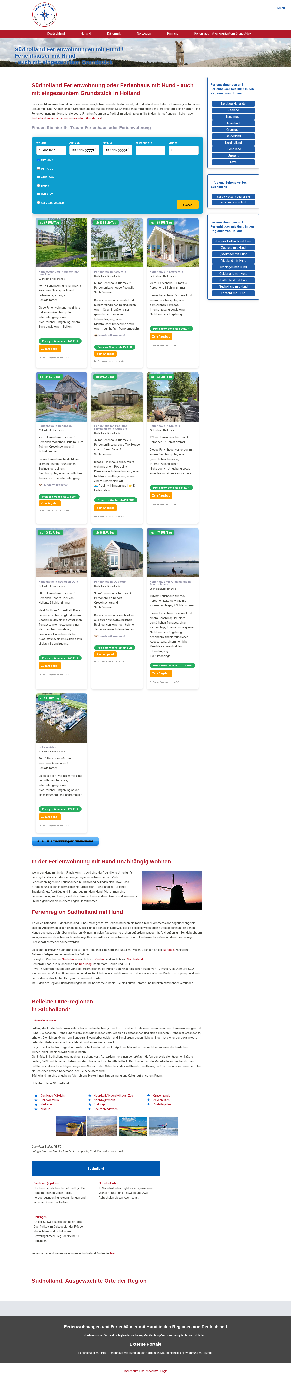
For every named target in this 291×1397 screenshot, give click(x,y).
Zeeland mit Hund (233, 248)
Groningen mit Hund (233, 267)
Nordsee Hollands (233, 104)
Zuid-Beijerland (162, 1104)
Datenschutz (149, 1371)
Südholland (233, 149)
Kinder (173, 143)
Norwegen (144, 33)
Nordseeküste (93, 1335)
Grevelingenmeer (45, 1020)
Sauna (44, 186)
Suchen (187, 204)
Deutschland (56, 33)
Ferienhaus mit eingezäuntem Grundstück (222, 33)
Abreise (107, 142)
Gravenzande (161, 1095)
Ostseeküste (112, 1335)
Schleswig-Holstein (192, 1335)
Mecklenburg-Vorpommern (161, 1335)
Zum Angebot (50, 348)
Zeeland (100, 959)
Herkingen (47, 1104)
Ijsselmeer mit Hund (233, 254)
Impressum (131, 1371)
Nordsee (168, 950)
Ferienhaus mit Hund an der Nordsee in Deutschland (143, 1353)
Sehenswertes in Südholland (233, 196)
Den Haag (85, 964)
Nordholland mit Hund (233, 280)
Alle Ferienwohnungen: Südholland (65, 841)
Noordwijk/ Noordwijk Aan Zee (113, 1095)
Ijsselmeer (233, 117)
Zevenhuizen (161, 1100)
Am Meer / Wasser (52, 203)
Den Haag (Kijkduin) (53, 1095)
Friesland (233, 123)
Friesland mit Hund (233, 261)
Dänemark (114, 33)
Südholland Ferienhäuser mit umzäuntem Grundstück (66, 118)
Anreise (74, 142)
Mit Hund (46, 160)
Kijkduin (45, 1109)
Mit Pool (46, 168)
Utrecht (233, 156)
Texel (233, 162)
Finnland (172, 33)
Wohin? (41, 143)
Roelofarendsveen (106, 1109)
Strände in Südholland (233, 202)
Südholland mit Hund (233, 286)
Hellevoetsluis (50, 1100)
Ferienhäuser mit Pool (92, 1353)
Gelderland (233, 136)
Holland (86, 33)
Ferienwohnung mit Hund (194, 1353)
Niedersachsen (132, 1335)
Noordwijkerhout (104, 1100)
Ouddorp (99, 1104)
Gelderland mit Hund (233, 274)
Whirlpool (47, 177)
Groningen (233, 130)
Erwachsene (144, 143)
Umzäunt (46, 194)
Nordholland (135, 959)
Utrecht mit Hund (233, 293)
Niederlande (69, 959)
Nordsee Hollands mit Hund (233, 241)
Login (163, 1371)
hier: (113, 1253)
